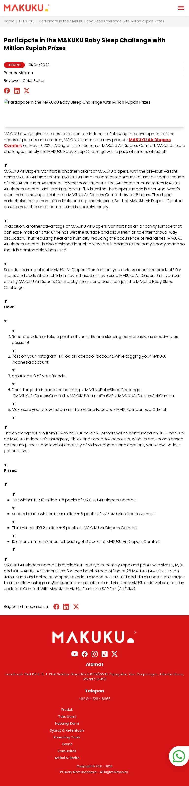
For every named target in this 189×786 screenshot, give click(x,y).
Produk (67, 709)
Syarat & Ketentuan (67, 730)
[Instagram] (95, 654)
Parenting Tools (67, 737)
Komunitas (67, 751)
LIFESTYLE (26, 21)
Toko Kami (67, 716)
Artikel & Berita (67, 757)
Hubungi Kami (67, 723)
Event (67, 744)
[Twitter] (114, 654)
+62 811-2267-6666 (94, 698)
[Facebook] (85, 654)
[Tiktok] (105, 654)
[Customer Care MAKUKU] (179, 756)
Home (9, 21)
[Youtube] (74, 654)
